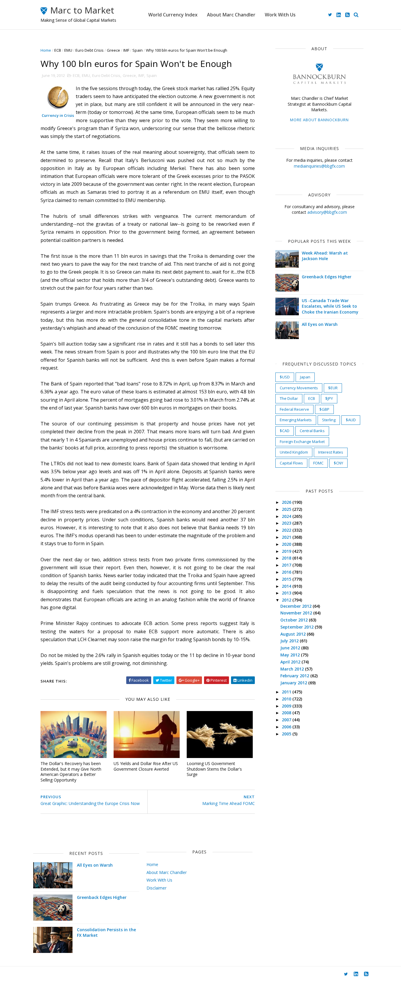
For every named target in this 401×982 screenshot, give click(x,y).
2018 (287, 558)
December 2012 (296, 606)
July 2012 (290, 641)
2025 (287, 509)
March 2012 (292, 669)
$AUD (351, 419)
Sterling (329, 419)
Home (46, 50)
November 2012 (296, 613)
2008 (287, 712)
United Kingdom (294, 452)
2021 (287, 537)
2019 (287, 551)
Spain (137, 50)
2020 (287, 544)
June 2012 (290, 648)
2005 (287, 734)
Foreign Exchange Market (302, 441)
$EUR (333, 387)
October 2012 (294, 620)
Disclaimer (156, 888)
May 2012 (290, 655)
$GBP (324, 409)
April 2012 (290, 662)
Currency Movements (299, 387)
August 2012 (293, 634)
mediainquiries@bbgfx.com (319, 166)
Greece (113, 50)
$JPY (329, 398)
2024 (287, 516)
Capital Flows (291, 463)
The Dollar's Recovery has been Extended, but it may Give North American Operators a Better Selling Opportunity (71, 772)
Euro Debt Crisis (89, 50)
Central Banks (312, 430)
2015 (287, 579)
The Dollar (289, 398)
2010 (287, 699)
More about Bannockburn (319, 119)
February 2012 (295, 675)
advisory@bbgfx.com (327, 212)
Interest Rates (330, 452)
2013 (287, 593)
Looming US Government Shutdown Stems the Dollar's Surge (214, 769)
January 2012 (294, 682)
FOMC (318, 463)
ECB (57, 50)
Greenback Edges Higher (326, 276)
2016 (287, 572)
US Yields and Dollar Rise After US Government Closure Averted (146, 766)
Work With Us (280, 14)
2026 (287, 502)
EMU (68, 50)
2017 (287, 565)
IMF (126, 50)
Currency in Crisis (58, 115)
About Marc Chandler (231, 14)
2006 (287, 727)
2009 (287, 706)
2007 (287, 719)
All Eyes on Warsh (320, 324)
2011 (287, 692)
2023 (287, 523)
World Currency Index (173, 14)
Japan (305, 377)
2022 (287, 530)
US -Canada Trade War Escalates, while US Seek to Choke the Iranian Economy (330, 306)
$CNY (338, 463)
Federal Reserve (294, 409)
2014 (287, 586)
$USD (285, 377)
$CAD (284, 430)
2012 (287, 600)
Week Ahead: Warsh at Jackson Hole (325, 256)
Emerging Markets (296, 419)
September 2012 (297, 627)
